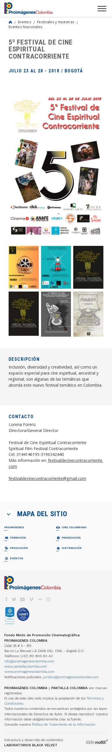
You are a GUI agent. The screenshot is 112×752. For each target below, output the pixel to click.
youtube (23, 599)
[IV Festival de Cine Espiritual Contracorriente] (56, 314)
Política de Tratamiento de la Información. (64, 724)
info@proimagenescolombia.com (29, 661)
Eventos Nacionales (25, 26)
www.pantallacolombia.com (25, 666)
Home (10, 22)
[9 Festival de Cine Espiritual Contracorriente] (56, 267)
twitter (14, 599)
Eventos (24, 22)
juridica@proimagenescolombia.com (71, 677)
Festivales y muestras (55, 22)
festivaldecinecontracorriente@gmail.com (47, 478)
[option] (56, 166)
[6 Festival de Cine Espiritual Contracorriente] (24, 314)
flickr (40, 599)
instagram (48, 599)
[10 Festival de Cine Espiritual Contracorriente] (24, 267)
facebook (6, 599)
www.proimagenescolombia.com (29, 672)
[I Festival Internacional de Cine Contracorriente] (88, 314)
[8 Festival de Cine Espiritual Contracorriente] (88, 267)
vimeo (31, 599)
